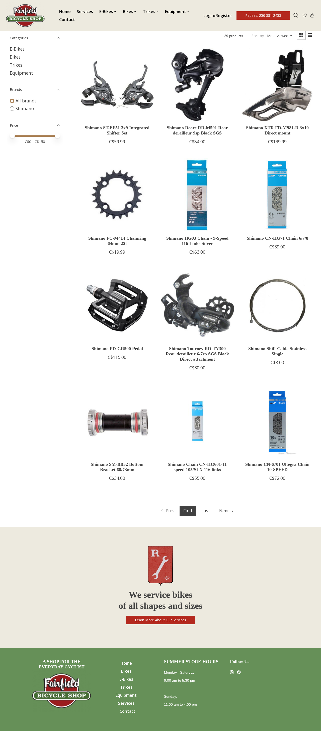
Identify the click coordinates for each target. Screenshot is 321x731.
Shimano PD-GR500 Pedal (117, 348)
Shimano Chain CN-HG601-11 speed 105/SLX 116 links (197, 467)
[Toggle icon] (296, 15)
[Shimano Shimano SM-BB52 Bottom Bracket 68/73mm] (117, 421)
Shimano (25, 108)
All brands (26, 101)
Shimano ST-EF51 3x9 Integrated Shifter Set (117, 130)
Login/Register (217, 15)
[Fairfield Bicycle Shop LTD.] (25, 15)
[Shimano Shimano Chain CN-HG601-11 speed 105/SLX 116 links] (197, 421)
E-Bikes (17, 49)
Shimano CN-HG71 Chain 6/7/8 (277, 238)
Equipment (21, 73)
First (188, 511)
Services (85, 11)
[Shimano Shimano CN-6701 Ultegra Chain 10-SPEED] (277, 421)
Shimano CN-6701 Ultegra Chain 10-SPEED (277, 467)
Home (65, 11)
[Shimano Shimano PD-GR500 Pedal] (117, 305)
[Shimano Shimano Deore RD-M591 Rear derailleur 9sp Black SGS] (197, 84)
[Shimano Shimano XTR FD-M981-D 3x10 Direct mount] (277, 84)
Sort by (258, 35)
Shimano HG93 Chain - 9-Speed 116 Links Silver (197, 241)
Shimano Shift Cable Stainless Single (277, 351)
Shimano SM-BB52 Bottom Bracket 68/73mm (117, 467)
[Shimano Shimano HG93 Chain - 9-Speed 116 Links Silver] (197, 194)
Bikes (15, 57)
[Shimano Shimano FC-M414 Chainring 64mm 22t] (117, 194)
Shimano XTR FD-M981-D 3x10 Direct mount (277, 130)
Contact (67, 19)
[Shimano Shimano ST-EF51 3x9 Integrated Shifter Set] (117, 84)
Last (205, 511)
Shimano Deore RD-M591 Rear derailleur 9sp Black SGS (197, 130)
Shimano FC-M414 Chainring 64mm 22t (117, 241)
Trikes (16, 65)
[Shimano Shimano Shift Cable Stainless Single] (277, 305)
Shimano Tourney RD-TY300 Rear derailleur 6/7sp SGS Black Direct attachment (197, 354)
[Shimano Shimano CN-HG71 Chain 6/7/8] (277, 194)
